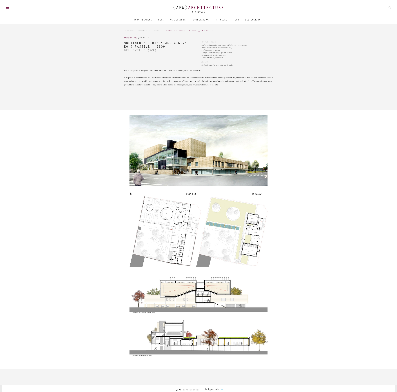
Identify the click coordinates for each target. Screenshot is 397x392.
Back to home (127, 31)
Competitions (201, 20)
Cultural (158, 31)
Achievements (178, 20)
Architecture (144, 31)
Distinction (252, 20)
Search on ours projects (389, 7)
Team (236, 20)
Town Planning (143, 20)
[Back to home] (198, 9)
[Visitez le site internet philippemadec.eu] (214, 389)
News (161, 20)
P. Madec (221, 20)
